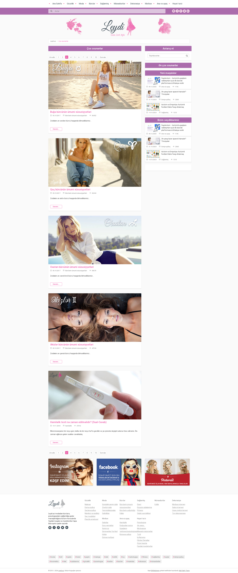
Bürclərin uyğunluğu (127, 510)
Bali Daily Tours (184, 571)
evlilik (115, 557)
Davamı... (56, 129)
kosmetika (54, 561)
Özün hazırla (142, 543)
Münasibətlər (160, 500)
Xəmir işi (105, 528)
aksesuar (142, 561)
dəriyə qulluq (178, 557)
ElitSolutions (155, 571)
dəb (106, 557)
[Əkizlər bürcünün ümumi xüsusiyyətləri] (94, 317)
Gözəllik (88, 500)
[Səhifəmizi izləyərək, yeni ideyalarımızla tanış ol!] (180, 11)
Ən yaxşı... (141, 525)
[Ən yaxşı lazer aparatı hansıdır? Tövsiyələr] (153, 94)
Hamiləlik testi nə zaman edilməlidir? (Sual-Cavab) (78, 422)
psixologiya (99, 561)
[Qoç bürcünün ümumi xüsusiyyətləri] (94, 162)
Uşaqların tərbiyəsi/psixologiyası (128, 529)
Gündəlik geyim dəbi (110, 504)
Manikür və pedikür (92, 513)
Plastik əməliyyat (91, 519)
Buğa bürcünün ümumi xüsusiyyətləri (70, 111)
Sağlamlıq (164, 112)
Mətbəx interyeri (178, 504)
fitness (145, 557)
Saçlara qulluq (90, 510)
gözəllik (87, 561)
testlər (110, 561)
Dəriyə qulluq (165, 99)
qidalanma (75, 561)
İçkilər (104, 534)
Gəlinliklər (106, 513)
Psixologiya (141, 522)
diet (64, 561)
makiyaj (97, 557)
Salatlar (105, 522)
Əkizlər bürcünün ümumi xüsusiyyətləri (71, 344)
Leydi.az (61, 571)
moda (53, 557)
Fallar (122, 513)
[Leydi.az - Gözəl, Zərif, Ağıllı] (64, 504)
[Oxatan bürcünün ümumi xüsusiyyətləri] (94, 240)
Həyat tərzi (141, 519)
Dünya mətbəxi (108, 537)
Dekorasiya (176, 500)
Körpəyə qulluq (125, 534)
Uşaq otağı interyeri (180, 510)
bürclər (120, 561)
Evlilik (157, 504)
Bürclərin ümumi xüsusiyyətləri (76, 115)
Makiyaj (88, 504)
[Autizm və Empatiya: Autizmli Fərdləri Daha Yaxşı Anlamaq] (153, 107)
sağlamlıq (156, 557)
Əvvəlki (52, 57)
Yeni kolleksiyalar (109, 510)
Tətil (139, 534)
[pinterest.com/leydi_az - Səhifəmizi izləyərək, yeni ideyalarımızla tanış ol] (167, 472)
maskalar (131, 561)
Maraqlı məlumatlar (145, 531)
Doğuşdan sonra (126, 525)
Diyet (139, 504)
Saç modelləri (90, 516)
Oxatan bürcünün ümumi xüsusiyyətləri (72, 266)
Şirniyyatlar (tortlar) (110, 531)
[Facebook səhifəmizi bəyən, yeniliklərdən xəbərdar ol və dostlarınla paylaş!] (177, 11)
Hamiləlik (68, 426)
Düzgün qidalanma (144, 507)
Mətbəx (105, 519)
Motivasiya (141, 528)
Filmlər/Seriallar (143, 540)
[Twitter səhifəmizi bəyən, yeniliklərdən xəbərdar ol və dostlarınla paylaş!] (184, 11)
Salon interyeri (178, 507)
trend (78, 557)
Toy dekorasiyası (179, 513)
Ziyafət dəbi (107, 507)
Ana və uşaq (165, 87)
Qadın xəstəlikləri (144, 513)
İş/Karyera (141, 537)
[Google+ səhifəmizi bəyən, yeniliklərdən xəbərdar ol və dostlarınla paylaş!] (188, 11)
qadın (69, 557)
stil (61, 557)
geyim (87, 557)
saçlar (167, 557)
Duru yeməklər (108, 525)
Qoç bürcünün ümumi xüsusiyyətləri (70, 189)
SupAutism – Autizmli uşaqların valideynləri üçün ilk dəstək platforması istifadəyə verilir (173, 80)
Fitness (140, 510)
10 (96, 57)
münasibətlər (155, 561)
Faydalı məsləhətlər (145, 546)
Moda (104, 500)
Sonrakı (103, 57)
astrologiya (134, 557)
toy (123, 557)
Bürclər (122, 500)
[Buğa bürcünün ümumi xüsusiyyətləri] (94, 85)
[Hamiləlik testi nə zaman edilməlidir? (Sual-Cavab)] (94, 395)
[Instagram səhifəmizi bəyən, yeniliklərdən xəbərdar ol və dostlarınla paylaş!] (173, 11)
